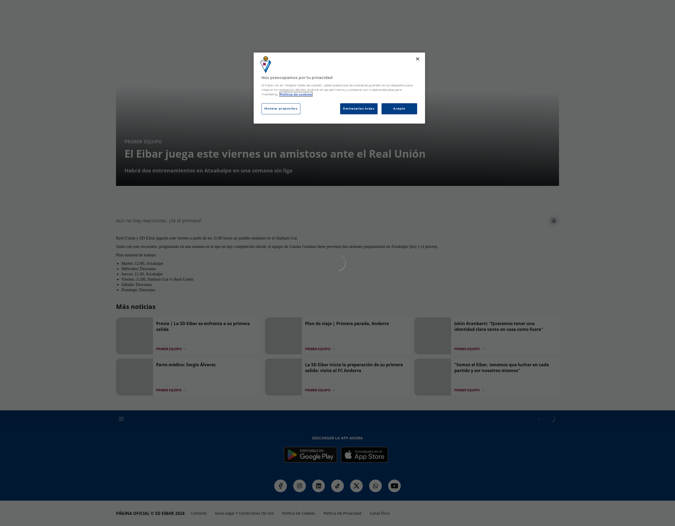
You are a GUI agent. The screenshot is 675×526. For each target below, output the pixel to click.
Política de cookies (296, 94)
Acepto (399, 108)
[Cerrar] (417, 59)
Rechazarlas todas (359, 108)
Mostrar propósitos (280, 108)
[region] (339, 88)
